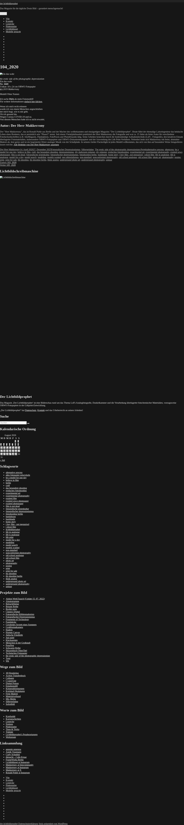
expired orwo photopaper (17, 501)
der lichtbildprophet (9, 3)
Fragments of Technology (17, 619)
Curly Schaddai (13, 754)
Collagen (10, 678)
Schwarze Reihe (13, 648)
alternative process (155, 149)
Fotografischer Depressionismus (65, 149)
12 (7, 447)
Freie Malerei (12, 694)
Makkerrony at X (13, 770)
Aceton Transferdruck (16, 675)
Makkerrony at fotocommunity (19, 765)
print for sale (11, 160)
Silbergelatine (87, 149)
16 (19, 447)
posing (178, 157)
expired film (11, 498)
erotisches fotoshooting (118, 152)
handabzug (11, 516)
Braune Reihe (12, 606)
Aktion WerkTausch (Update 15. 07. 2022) (25, 599)
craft (34, 152)
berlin (8, 483)
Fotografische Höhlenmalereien (20, 614)
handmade (102, 154)
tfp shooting (23, 160)
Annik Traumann (13, 752)
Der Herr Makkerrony (10, 149)
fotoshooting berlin (88, 154)
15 (16, 447)
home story (113, 154)
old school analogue (128, 157)
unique (109, 160)
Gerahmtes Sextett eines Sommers (21, 624)
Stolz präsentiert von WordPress (53, 823)
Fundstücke (11, 622)
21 (13, 451)
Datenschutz (30, 410)
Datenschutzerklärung (28, 823)
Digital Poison (12, 683)
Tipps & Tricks (12, 729)
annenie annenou (13, 749)
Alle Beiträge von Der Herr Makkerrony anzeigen (36, 144)
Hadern (9, 630)
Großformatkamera (14, 627)
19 (7, 451)
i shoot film (149, 154)
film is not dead (18, 154)
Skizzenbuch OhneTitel (16, 650)
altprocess (169, 149)
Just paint (10, 637)
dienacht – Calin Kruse (16, 757)
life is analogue (12, 534)
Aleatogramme (12, 601)
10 (1, 447)
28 (13, 454)
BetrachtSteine (12, 604)
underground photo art (70, 160)
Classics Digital (13, 611)
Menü (3, 14)
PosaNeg (10, 645)
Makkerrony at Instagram (17, 767)
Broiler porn (11, 609)
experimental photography (157, 152)
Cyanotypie (11, 681)
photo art (157, 157)
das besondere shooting (47, 152)
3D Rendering (12, 673)
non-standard (86, 157)
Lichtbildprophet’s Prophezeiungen (22, 734)
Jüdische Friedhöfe (14, 635)
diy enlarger (101, 152)
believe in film (24, 152)
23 (19, 451)
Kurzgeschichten (13, 719)
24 (1, 454)
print (2, 160)
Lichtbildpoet (12, 29)
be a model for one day (16, 477)
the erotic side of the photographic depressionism (28, 656)
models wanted (54, 157)
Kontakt (9, 21)
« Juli (2, 460)
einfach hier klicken (33, 101)
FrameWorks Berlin (15, 759)
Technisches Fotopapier (16, 653)
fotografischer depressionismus (64, 154)
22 (16, 451)
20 (10, 451)
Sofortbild (10, 704)
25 (4, 454)
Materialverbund (13, 696)
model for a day (16, 157)
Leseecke (10, 24)
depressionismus (66, 152)
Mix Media (11, 699)
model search (31, 157)
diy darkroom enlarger (85, 152)
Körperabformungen (15, 688)
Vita (7, 18)
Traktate (9, 732)
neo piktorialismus (70, 157)
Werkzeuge (11, 737)
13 (10, 447)
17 (1, 451)
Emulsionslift (12, 686)
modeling (42, 157)
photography (167, 157)
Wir (7, 661)
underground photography (93, 160)
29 (16, 454)
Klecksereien (12, 640)
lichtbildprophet (13, 529)
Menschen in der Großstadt (18, 643)
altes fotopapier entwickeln (18, 475)
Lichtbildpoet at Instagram (17, 762)
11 (4, 447)
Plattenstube (11, 26)
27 (10, 454)
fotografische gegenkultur (37, 154)
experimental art (137, 152)
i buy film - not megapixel (131, 154)
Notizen (9, 724)
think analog (53, 160)
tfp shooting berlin (38, 160)
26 (7, 454)
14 (13, 447)
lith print (9, 537)
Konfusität (10, 716)
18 (4, 451)
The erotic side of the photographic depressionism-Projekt (121, 149)
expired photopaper (14, 503)
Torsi (8, 658)
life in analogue (162, 154)
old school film (145, 157)
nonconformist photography (105, 157)
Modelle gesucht (13, 31)
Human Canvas (13, 632)
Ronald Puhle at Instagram (18, 772)
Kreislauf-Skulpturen (15, 691)
